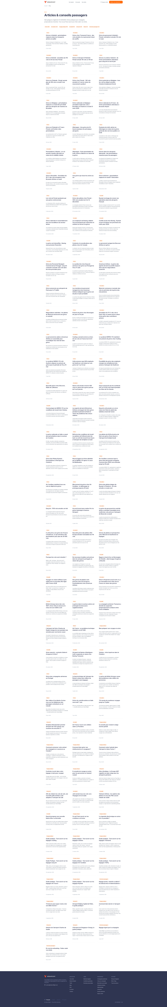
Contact (71, 991)
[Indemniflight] (49, 976)
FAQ (70, 987)
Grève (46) (47, 26)
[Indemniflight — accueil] (49, 2)
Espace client (100, 993)
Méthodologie (100, 987)
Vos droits (84, 2)
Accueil (45, 5)
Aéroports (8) (79, 26)
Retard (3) (86, 26)
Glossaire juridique (101, 985)
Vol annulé (77, 2)
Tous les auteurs (114, 983)
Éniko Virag (113, 981)
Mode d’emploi (73, 981)
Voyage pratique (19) (63, 26)
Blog (70, 985)
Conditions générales (88, 981)
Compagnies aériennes (102, 978)
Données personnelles (88, 983)
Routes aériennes (101, 991)
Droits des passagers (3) (94, 26)
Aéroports (99, 989)
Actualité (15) (72, 26)
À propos (72, 989)
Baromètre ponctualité (102, 983)
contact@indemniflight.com (52, 985)
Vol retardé (71, 2)
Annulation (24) (54, 26)
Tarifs (71, 983)
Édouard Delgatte (115, 978)
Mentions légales (87, 978)
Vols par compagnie (101, 981)
